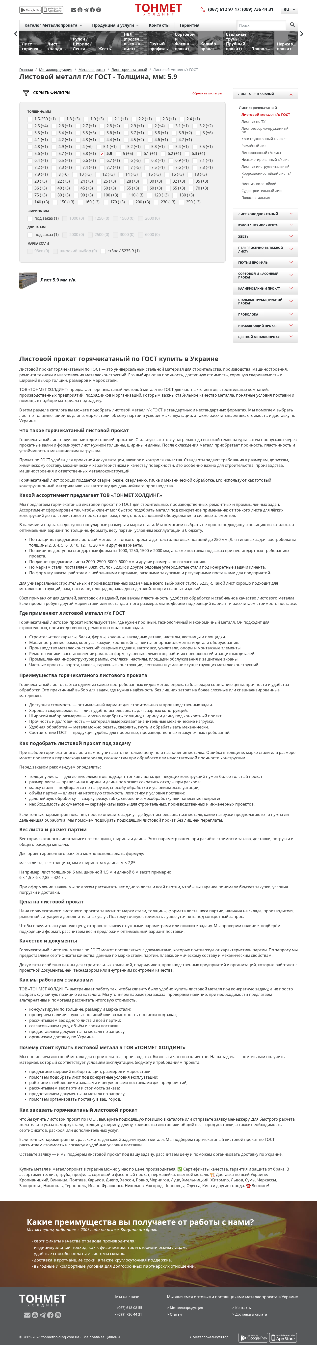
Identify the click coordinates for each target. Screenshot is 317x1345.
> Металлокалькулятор (209, 1337)
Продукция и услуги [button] (113, 25)
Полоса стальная (255, 197)
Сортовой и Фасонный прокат (258, 275)
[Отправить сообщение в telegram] (87, 9)
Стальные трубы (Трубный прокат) (260, 301)
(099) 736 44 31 (257, 9)
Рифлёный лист (254, 145)
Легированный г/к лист (261, 152)
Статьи (176, 1314)
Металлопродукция (186, 1307)
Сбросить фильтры (207, 93)
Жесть (243, 237)
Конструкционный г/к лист (264, 138)
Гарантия (189, 25)
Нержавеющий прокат (257, 326)
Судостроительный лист (262, 190)
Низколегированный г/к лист (266, 159)
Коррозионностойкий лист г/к (266, 175)
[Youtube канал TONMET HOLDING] (81, 9)
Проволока (248, 314)
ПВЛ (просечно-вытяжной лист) (260, 249)
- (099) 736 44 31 (128, 1314)
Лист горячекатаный (256, 94)
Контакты (159, 25)
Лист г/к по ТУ (253, 121)
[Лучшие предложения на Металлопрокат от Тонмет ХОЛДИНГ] (158, 9)
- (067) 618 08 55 (128, 1307)
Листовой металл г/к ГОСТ (265, 114)
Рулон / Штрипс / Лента (258, 225)
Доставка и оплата (251, 1314)
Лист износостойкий (258, 183)
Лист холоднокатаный (258, 214)
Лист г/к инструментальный (265, 166)
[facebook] (93, 9)
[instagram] (98, 9)
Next (301, 33)
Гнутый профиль (253, 262)
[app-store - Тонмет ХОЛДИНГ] (53, 10)
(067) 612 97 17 (223, 9)
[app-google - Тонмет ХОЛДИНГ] (30, 10)
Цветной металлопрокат (259, 337)
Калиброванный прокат (259, 288)
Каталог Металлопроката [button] (52, 25)
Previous (15, 33)
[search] (292, 25)
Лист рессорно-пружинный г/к (265, 130)
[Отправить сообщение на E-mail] (74, 9)
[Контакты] (203, 9)
